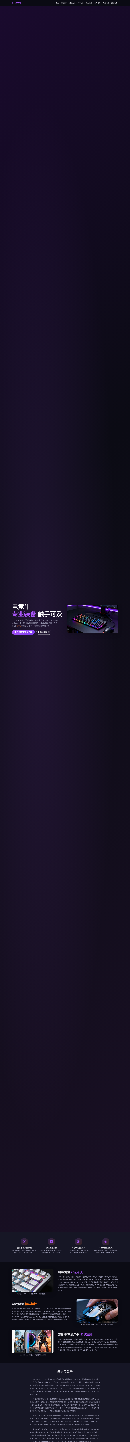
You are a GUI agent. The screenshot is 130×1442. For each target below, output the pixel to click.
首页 (57, 3)
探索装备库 (45, 632)
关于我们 (81, 3)
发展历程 (89, 3)
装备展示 (72, 3)
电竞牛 (18, 2)
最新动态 (114, 3)
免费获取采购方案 (24, 632)
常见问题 (106, 3)
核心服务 (64, 3)
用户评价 (98, 3)
